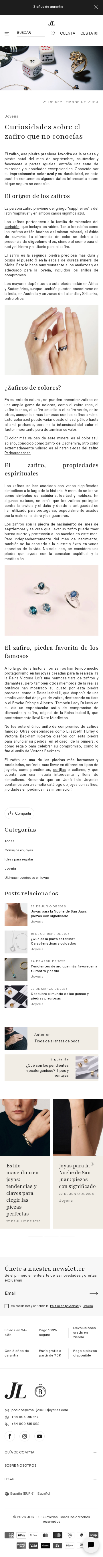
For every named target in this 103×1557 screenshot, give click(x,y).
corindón (12, 227)
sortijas (59, 770)
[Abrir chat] (91, 1545)
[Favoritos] (52, 34)
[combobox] (20, 1494)
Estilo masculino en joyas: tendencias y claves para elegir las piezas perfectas (22, 1189)
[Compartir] (19, 813)
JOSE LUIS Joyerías (42, 1517)
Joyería (12, 116)
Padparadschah (18, 453)
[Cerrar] (96, 7)
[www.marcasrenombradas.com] (40, 1390)
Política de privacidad (64, 1306)
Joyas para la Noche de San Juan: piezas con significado (77, 1176)
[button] (7, 34)
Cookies (88, 1306)
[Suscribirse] (94, 1294)
